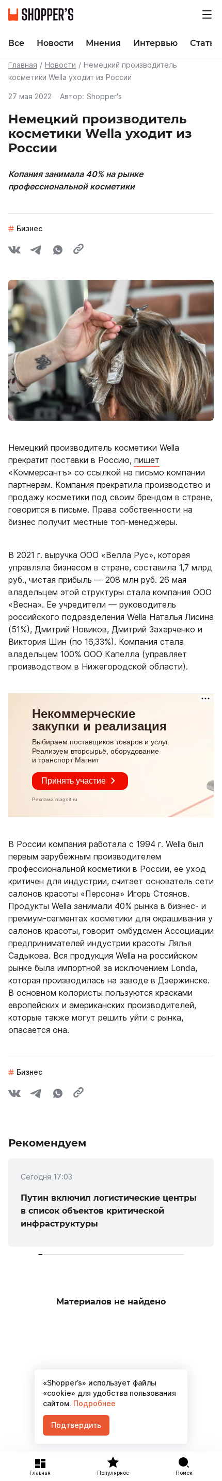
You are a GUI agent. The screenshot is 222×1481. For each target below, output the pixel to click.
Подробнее (93, 1403)
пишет (147, 460)
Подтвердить (76, 1425)
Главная (22, 64)
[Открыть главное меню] (207, 14)
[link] (111, 1202)
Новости (60, 64)
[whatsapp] (58, 251)
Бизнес (29, 228)
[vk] (14, 251)
